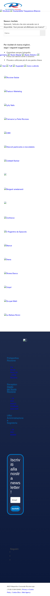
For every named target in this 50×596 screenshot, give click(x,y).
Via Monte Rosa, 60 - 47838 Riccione (14, 372)
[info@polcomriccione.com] (8, 406)
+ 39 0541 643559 (13, 432)
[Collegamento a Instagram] (12, 560)
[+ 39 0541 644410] (8, 398)
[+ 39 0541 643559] (8, 429)
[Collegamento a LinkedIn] (12, 556)
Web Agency (26, 592)
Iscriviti (15, 508)
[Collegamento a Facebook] (12, 552)
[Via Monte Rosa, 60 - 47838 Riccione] (8, 367)
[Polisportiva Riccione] (25, 340)
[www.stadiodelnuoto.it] (8, 408)
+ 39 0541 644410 (13, 401)
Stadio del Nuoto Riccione (12, 389)
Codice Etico (16, 592)
